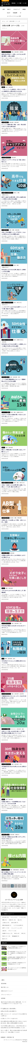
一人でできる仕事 (18, 925)
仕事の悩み (4, 377)
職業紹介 (6, 122)
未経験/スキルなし (5, 194)
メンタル (22, 917)
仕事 (3, 9)
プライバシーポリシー (6, 994)
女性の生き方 (8, 157)
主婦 (6, 87)
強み (20, 920)
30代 (14, 658)
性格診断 (15, 12)
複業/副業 (7, 869)
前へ (4, 886)
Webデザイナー (4, 304)
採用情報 (3, 998)
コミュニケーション (16, 928)
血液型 (8, 517)
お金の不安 (22, 693)
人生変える (5, 922)
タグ (7, 21)
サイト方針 (24, 3)
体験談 (24, 9)
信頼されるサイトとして (7, 991)
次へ (23, 886)
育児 (19, 377)
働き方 (9, 9)
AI (20, 12)
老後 (17, 265)
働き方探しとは (4, 987)
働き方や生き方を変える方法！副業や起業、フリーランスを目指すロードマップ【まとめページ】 (13, 1002)
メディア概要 (19, 3)
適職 (18, 192)
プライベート (12, 930)
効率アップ (5, 928)
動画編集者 (15, 936)
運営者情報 (13, 3)
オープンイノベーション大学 (14, 16)
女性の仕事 (11, 21)
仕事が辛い (17, 834)
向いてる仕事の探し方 (9, 192)
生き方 (8, 12)
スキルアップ (16, 9)
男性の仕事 (11, 122)
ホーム (3, 21)
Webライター (19, 302)
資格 (9, 412)
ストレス (14, 917)
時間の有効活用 (16, 869)
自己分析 (11, 517)
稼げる (15, 192)
